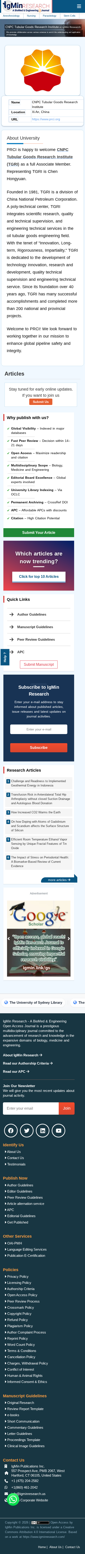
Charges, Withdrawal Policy (27, 1363)
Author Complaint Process (26, 1332)
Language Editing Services (26, 1249)
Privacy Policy (17, 1276)
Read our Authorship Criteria (26, 1063)
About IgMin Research (21, 1055)
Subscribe (39, 748)
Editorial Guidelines (21, 1216)
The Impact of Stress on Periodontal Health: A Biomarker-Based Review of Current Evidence (40, 862)
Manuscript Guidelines (35, 627)
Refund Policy (17, 1320)
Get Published (17, 1222)
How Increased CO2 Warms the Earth (36, 812)
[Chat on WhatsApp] (13, 1499)
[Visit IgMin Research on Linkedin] (42, 1130)
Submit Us (41, 402)
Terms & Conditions (21, 1351)
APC (10, 1210)
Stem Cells (59, 15)
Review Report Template (25, 1409)
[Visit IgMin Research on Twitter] (26, 1130)
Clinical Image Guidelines (25, 1446)
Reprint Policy (17, 1338)
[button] (8, 938)
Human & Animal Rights (24, 1375)
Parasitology (39, 15)
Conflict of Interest (20, 1369)
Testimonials (16, 1164)
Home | (42, 1547)
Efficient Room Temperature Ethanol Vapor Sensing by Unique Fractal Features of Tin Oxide (39, 844)
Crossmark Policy (20, 1307)
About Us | (56, 1547)
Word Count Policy (20, 1345)
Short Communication (22, 1421)
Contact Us (15, 1158)
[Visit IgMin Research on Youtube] (58, 1130)
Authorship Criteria (20, 1289)
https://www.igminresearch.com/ (44, 1537)
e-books (12, 1415)
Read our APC (14, 1071)
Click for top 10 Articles (39, 577)
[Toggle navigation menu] (79, 6)
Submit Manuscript (39, 664)
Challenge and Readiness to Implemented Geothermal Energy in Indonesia (38, 783)
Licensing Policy (18, 1283)
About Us (13, 1152)
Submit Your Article (38, 533)
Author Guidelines (31, 614)
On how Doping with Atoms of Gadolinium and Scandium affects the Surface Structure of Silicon (40, 826)
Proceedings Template (23, 1440)
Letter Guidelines (19, 1434)
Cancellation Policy (20, 1357)
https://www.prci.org (46, 119)
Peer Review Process (23, 1301)
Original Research (20, 1403)
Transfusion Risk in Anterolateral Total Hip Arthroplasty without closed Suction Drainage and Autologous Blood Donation (40, 799)
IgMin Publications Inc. (20, 1527)
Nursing (20, 15)
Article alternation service (25, 1204)
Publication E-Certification (25, 1255)
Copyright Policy (19, 1314)
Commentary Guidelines (24, 1427)
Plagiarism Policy (19, 1326)
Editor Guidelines (19, 1191)
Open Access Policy (21, 1295)
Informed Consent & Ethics (26, 1382)
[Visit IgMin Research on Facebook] (11, 1130)
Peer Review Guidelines (36, 639)
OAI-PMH (14, 1243)
